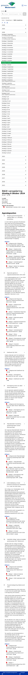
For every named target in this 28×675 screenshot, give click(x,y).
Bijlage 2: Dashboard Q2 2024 (15, 379)
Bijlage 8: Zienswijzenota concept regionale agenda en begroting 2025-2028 (16, 340)
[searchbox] (11, 14)
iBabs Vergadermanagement (10, 672)
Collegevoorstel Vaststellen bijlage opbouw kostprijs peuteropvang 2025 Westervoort (14, 569)
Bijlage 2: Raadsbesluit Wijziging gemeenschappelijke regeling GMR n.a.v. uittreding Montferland (15, 258)
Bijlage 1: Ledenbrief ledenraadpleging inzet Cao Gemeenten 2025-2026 (13, 527)
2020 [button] (3, 167)
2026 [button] (3, 25)
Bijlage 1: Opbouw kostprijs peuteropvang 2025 (14, 574)
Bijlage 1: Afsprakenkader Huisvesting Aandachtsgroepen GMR (15, 463)
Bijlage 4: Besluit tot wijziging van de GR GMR (15, 267)
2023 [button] (3, 156)
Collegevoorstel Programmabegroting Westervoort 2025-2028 (15, 647)
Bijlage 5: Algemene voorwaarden (12, 326)
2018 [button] (3, 174)
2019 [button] (3, 171)
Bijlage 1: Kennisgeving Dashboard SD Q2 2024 (14, 375)
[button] (24, 14)
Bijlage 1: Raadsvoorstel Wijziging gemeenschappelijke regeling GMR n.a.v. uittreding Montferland (14, 251)
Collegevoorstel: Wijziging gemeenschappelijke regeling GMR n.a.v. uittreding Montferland (15, 245)
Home (3, 20)
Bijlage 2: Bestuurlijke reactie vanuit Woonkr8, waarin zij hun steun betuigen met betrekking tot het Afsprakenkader (15, 469)
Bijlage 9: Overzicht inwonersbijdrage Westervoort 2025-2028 (15, 345)
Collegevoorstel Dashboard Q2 (15, 371)
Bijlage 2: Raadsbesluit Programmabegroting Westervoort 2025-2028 (15, 658)
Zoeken (3, 11)
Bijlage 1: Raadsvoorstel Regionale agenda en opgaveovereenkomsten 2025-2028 (15, 307)
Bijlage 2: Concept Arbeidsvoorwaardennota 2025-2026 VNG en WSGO (15, 532)
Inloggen (22, 672)
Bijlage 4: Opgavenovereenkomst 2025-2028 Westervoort (16, 322)
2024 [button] (3, 32)
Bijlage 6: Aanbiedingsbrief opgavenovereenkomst (14, 330)
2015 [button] (3, 185)
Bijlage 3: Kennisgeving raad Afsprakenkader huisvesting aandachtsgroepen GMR (14, 476)
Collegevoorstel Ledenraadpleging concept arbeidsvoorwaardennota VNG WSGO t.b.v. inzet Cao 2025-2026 (15, 520)
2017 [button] (3, 178)
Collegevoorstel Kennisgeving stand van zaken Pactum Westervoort (15, 405)
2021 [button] (3, 163)
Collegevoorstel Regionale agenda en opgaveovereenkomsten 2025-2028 (15, 300)
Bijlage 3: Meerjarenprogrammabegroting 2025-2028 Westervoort (15, 664)
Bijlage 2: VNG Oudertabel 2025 (16, 579)
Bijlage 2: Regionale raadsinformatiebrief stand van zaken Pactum (15, 417)
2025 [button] (3, 28)
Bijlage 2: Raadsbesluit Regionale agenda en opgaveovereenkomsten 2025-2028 (16, 313)
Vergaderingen (9, 20)
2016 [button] (3, 181)
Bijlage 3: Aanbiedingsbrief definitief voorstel (14, 262)
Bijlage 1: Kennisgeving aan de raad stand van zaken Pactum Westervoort (15, 411)
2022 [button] (3, 160)
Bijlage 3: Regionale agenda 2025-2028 (14, 318)
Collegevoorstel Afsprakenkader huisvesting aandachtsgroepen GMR (15, 457)
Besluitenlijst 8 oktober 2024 (15, 207)
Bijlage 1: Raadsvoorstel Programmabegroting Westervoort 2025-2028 (15, 653)
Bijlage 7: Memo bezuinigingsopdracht (13, 335)
